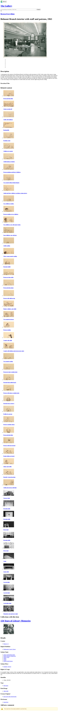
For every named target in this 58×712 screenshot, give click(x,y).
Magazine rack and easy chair (10, 613)
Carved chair (6, 592)
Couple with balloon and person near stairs (13, 351)
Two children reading (8, 203)
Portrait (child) (7, 266)
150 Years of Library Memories (16, 620)
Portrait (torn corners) (8, 403)
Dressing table (6, 508)
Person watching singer (9, 424)
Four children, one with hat (10, 235)
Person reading (7, 330)
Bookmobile (6, 130)
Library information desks (9, 654)
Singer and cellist (7, 466)
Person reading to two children (10, 214)
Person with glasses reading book (11, 393)
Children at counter (8, 151)
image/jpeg (5, 702)
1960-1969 (5, 691)
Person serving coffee (8, 277)
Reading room (6, 140)
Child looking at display (9, 161)
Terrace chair (6, 498)
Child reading (6, 245)
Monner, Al (5, 643)
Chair (4, 561)
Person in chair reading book (10, 372)
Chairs (4, 659)
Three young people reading (10, 256)
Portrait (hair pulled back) (9, 382)
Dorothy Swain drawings (9, 477)
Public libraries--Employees (9, 656)
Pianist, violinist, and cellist (9, 309)
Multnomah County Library (9, 649)
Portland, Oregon (7, 666)
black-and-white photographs (9, 696)
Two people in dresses (8, 319)
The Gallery (6, 6)
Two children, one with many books (12, 224)
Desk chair (6, 529)
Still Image (5, 685)
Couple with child (7, 340)
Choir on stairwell (7, 109)
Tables (4, 658)
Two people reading (8, 361)
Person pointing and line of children (12, 172)
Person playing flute (8, 98)
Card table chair (7, 603)
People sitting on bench (8, 456)
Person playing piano (8, 287)
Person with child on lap (9, 298)
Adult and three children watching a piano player (15, 193)
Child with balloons (8, 119)
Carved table (6, 582)
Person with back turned (9, 445)
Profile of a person (7, 414)
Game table (6, 571)
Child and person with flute (10, 487)
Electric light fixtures (8, 661)
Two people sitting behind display (11, 182)
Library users (6, 657)
